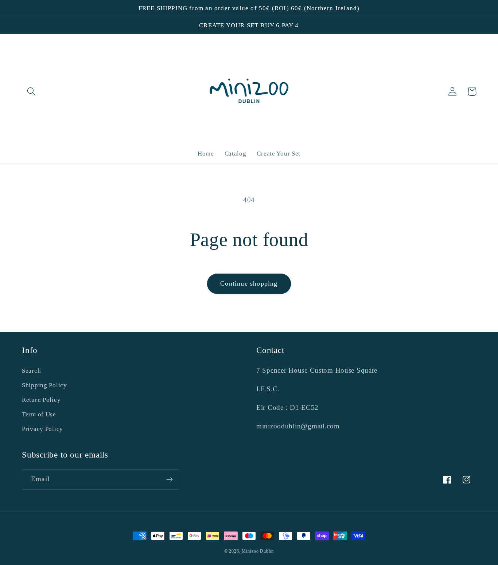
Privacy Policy (42, 428)
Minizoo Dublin (258, 551)
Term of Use (39, 414)
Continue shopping (248, 283)
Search (31, 370)
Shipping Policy (44, 385)
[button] (31, 91)
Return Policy (41, 399)
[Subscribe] (169, 479)
